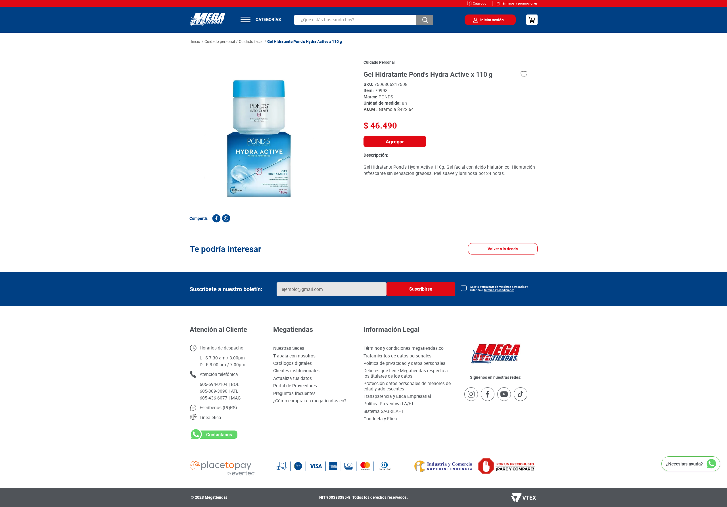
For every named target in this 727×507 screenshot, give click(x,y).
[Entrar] (486, 20)
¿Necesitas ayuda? (684, 464)
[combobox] (363, 20)
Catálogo (479, 3)
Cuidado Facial (251, 41)
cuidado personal (379, 62)
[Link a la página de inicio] (196, 42)
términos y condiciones (499, 432)
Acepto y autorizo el (499, 431)
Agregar (395, 141)
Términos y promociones (519, 3)
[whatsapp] (226, 218)
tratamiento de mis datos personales (503, 429)
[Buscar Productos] (425, 20)
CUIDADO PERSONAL (219, 41)
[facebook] (216, 218)
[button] (176, 326)
